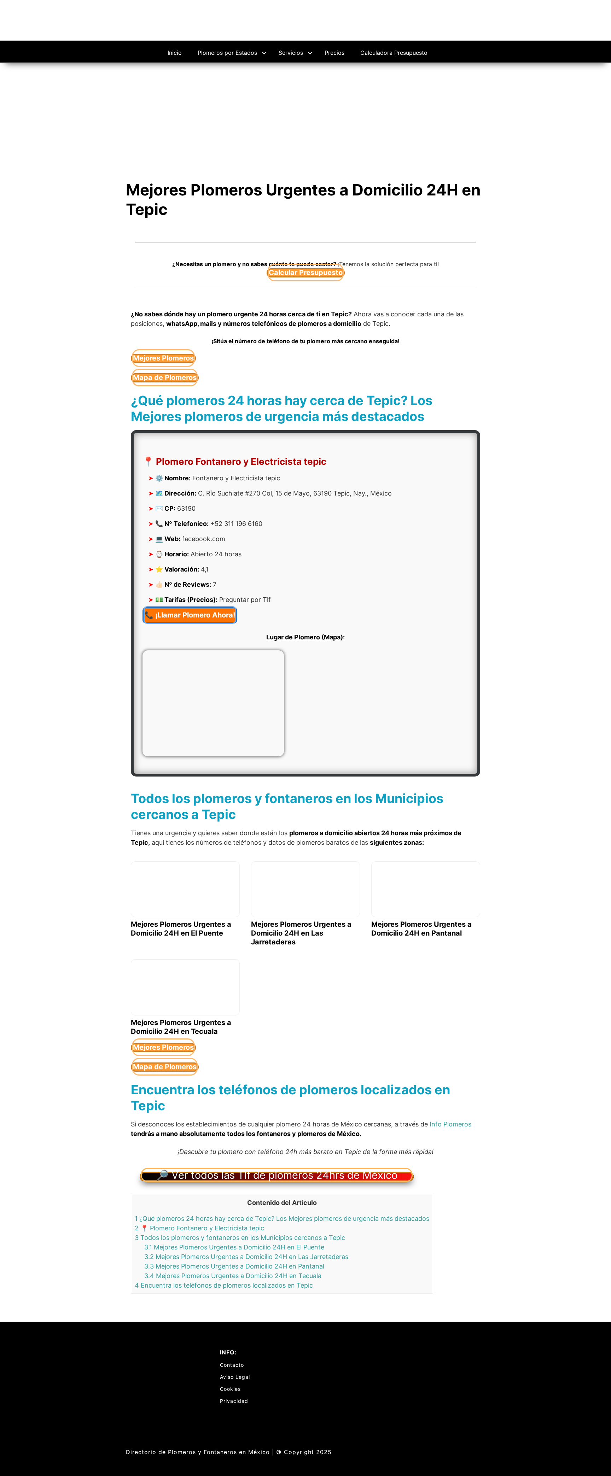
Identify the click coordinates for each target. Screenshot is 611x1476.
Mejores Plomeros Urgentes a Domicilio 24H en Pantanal (234, 1266)
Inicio (175, 52)
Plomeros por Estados (227, 52)
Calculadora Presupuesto (393, 52)
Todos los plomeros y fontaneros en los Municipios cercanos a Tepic (240, 1237)
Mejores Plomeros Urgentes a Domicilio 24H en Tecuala (232, 1275)
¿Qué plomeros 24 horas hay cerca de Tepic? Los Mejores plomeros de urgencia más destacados (282, 1218)
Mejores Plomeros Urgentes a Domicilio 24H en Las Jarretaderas (246, 1256)
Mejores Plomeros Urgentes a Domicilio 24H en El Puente (234, 1247)
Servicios (291, 52)
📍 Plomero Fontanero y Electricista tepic (199, 1228)
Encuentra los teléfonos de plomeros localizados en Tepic (224, 1285)
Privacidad (234, 1401)
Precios (334, 52)
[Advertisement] (305, 115)
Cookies (230, 1389)
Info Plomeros (450, 1124)
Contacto (232, 1365)
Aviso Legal (235, 1377)
